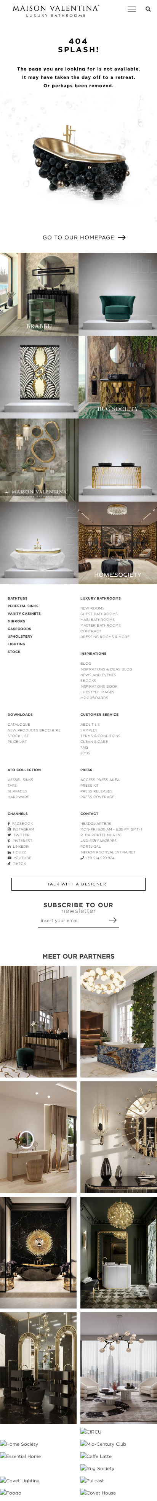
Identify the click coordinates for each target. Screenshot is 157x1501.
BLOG (85, 663)
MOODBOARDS (94, 697)
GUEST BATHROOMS (99, 614)
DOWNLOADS (20, 715)
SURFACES (17, 791)
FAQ (84, 747)
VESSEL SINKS (20, 779)
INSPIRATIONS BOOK (98, 686)
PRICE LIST (17, 741)
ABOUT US (90, 724)
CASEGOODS (19, 629)
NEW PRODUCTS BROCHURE (34, 730)
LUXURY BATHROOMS (100, 598)
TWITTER (20, 835)
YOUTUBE (21, 858)
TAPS (12, 785)
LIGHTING (16, 644)
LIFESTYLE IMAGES (97, 692)
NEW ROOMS (92, 608)
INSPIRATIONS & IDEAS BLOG (106, 669)
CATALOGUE (19, 724)
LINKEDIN (20, 846)
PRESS (86, 770)
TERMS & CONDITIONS (100, 736)
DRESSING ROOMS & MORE (105, 636)
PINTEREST (21, 840)
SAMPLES (89, 730)
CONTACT (89, 814)
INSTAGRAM (22, 829)
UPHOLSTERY (20, 636)
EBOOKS (88, 680)
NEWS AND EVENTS (98, 675)
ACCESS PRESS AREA (100, 779)
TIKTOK (18, 863)
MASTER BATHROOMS (100, 625)
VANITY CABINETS (24, 614)
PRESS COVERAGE (97, 797)
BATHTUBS (17, 598)
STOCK (14, 652)
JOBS (85, 753)
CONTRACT (90, 631)
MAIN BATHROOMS (97, 619)
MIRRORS (16, 621)
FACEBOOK (21, 823)
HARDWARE (18, 797)
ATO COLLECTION (24, 770)
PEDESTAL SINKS (23, 606)
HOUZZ (18, 852)
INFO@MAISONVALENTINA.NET (108, 852)
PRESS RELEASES (96, 791)
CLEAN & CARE (94, 741)
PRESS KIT (89, 785)
